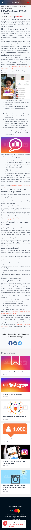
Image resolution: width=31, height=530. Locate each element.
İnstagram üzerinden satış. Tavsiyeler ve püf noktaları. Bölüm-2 (15, 462)
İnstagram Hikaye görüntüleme (12, 394)
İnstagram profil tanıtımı (10, 439)
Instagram (14, 6)
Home (2, 6)
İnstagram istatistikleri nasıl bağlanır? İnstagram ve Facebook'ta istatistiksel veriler (14, 487)
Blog (8, 6)
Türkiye (28, 2)
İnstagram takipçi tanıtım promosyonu (14, 416)
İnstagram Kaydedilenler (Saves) (13, 372)
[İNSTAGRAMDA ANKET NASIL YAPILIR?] (15, 86)
